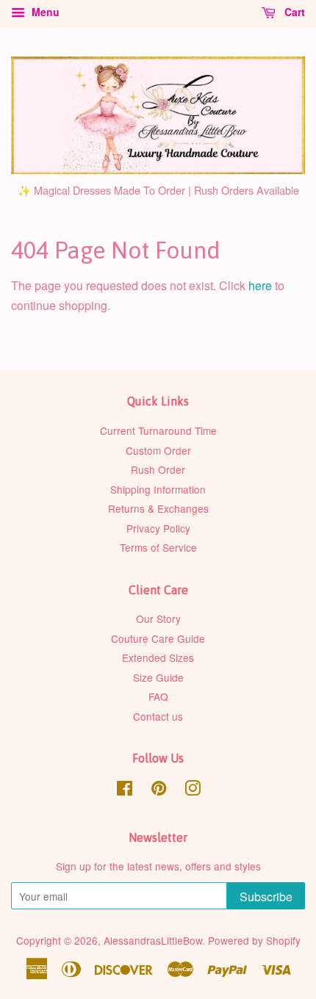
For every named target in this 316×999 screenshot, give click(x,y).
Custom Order (158, 450)
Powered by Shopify (254, 940)
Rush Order (158, 469)
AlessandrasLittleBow (153, 940)
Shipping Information (158, 489)
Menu (44, 11)
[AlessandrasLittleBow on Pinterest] (159, 790)
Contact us (158, 716)
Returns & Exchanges (158, 508)
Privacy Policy (158, 528)
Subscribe (266, 896)
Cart (293, 11)
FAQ (158, 696)
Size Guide (158, 677)
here (260, 285)
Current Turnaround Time (158, 430)
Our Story (158, 618)
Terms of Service (158, 547)
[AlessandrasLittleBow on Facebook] (124, 790)
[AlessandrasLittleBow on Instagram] (192, 790)
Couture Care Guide (158, 638)
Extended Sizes (158, 657)
